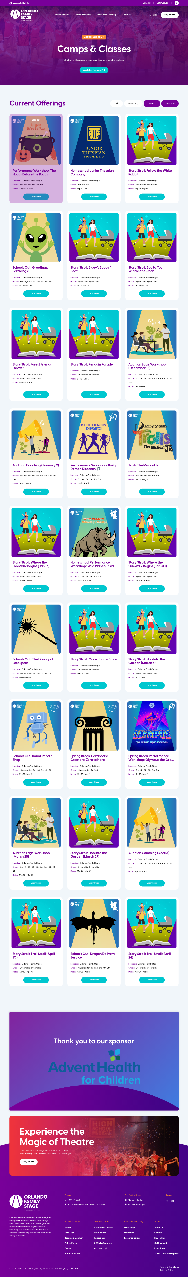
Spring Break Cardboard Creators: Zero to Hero (89, 758)
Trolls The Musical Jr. (143, 465)
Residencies (99, 1238)
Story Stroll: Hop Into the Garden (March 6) (146, 661)
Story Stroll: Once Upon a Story (93, 659)
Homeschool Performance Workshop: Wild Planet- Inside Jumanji (93, 566)
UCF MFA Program (103, 1243)
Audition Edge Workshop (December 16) (147, 366)
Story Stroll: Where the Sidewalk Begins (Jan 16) (31, 564)
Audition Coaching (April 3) (148, 853)
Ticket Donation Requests (166, 1254)
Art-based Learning (133, 1221)
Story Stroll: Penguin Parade (91, 364)
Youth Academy (101, 1221)
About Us (158, 1228)
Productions (100, 1233)
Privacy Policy (166, 1270)
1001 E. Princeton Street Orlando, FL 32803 (86, 1205)
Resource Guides (132, 1238)
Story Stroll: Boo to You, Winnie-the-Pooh (145, 269)
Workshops (129, 1228)
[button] (94, 70)
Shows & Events (72, 1221)
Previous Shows (72, 1254)
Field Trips (69, 1233)
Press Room (159, 1248)
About (157, 1221)
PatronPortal (71, 1243)
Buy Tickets (169, 15)
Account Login (101, 1248)
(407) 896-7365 (74, 1200)
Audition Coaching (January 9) (36, 465)
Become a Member (74, 1238)
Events (68, 1248)
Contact (147, 3)
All (116, 103)
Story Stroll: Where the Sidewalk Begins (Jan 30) (147, 564)
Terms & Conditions (169, 1267)
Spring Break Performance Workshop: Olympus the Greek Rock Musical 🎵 (151, 759)
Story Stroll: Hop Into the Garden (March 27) (88, 854)
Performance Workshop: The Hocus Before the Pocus (34, 172)
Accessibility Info (21, 3)
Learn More (36, 197)
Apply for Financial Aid (94, 70)
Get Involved (162, 3)
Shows (68, 1228)
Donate (153, 15)
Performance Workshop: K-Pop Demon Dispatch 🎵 (93, 467)
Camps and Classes (103, 1228)
